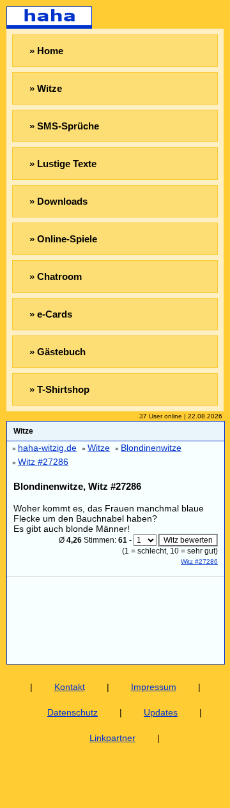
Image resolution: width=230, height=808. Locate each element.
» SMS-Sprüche (64, 126)
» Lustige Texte (62, 163)
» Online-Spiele (63, 238)
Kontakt (69, 687)
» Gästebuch (57, 351)
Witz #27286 (199, 561)
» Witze (45, 88)
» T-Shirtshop (59, 389)
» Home (46, 50)
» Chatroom (55, 276)
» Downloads (58, 201)
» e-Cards (50, 314)
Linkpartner (112, 738)
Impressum (153, 687)
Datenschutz (72, 712)
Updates (161, 712)
